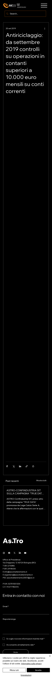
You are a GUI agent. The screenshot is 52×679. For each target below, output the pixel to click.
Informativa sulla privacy (31, 663)
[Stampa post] (33, 466)
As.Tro (13, 540)
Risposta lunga (9, 619)
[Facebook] (9, 553)
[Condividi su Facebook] (7, 466)
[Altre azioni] (44, 28)
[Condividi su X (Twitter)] (13, 466)
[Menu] (44, 5)
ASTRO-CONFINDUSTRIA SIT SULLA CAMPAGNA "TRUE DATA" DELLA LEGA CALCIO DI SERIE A (25, 492)
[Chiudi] (48, 657)
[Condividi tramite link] (26, 466)
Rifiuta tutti (14, 670)
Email (6, 606)
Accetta (38, 670)
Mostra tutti (41, 480)
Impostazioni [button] (26, 675)
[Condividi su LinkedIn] (20, 466)
